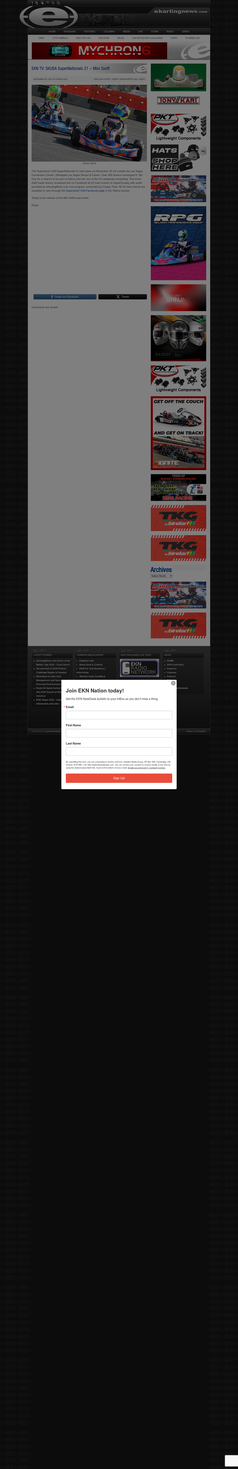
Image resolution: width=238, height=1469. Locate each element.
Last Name (73, 743)
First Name (73, 725)
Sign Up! (119, 778)
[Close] (173, 683)
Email (70, 706)
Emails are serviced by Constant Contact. (146, 767)
